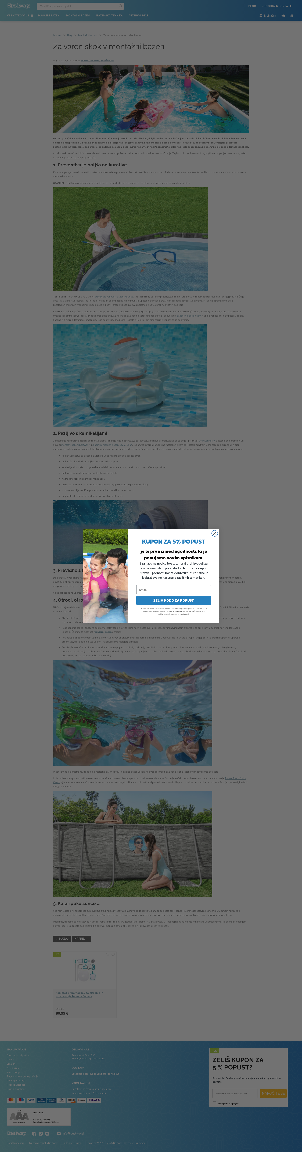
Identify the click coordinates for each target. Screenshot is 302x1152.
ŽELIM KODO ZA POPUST (173, 600)
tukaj (187, 614)
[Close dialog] (215, 533)
